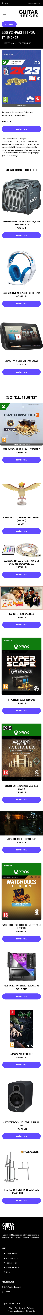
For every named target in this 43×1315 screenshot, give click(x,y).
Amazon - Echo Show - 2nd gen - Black (21, 361)
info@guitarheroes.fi (34, 3)
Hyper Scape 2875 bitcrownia (21, 699)
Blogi (8, 1272)
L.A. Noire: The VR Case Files (21, 613)
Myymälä (9, 24)
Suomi (6, 3)
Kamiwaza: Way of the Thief (21, 1054)
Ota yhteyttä (20, 1308)
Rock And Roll (11, 1263)
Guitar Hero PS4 (12, 1267)
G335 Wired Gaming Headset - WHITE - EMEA (21, 292)
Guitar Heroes (12, 1253)
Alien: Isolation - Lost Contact (21, 839)
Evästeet (30, 1308)
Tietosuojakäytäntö (16, 1311)
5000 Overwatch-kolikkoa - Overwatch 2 (21, 449)
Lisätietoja (21, 129)
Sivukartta (30, 1311)
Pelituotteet (29, 112)
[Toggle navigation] (5, 14)
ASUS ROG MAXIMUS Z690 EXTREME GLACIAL (21, 985)
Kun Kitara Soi (12, 1258)
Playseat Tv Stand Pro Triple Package (21, 1189)
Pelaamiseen (17, 112)
